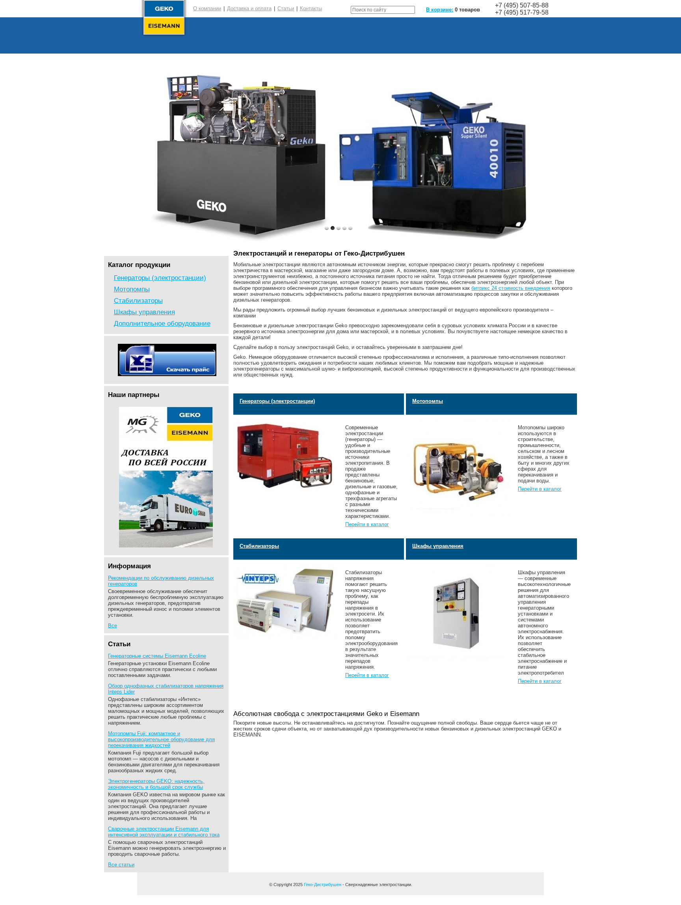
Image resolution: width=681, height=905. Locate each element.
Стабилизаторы (138, 300)
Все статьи (121, 865)
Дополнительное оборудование (162, 323)
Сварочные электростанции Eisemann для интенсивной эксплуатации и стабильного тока (164, 832)
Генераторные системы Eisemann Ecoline (157, 656)
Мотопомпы (132, 289)
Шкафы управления (144, 312)
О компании (207, 8)
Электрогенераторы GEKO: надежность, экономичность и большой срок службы (156, 784)
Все (112, 626)
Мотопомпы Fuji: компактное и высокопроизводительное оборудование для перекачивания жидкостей (161, 739)
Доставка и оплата (249, 8)
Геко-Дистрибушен (322, 884)
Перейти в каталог (367, 524)
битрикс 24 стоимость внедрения (510, 288)
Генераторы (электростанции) (160, 278)
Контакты (311, 8)
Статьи (285, 8)
